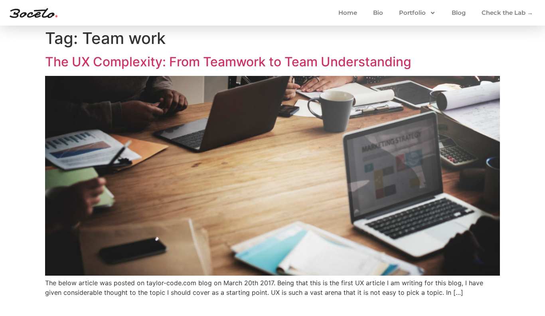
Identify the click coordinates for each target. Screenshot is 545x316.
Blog (459, 12)
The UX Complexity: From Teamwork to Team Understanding (228, 62)
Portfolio (412, 12)
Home (347, 12)
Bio (378, 12)
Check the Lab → (507, 12)
